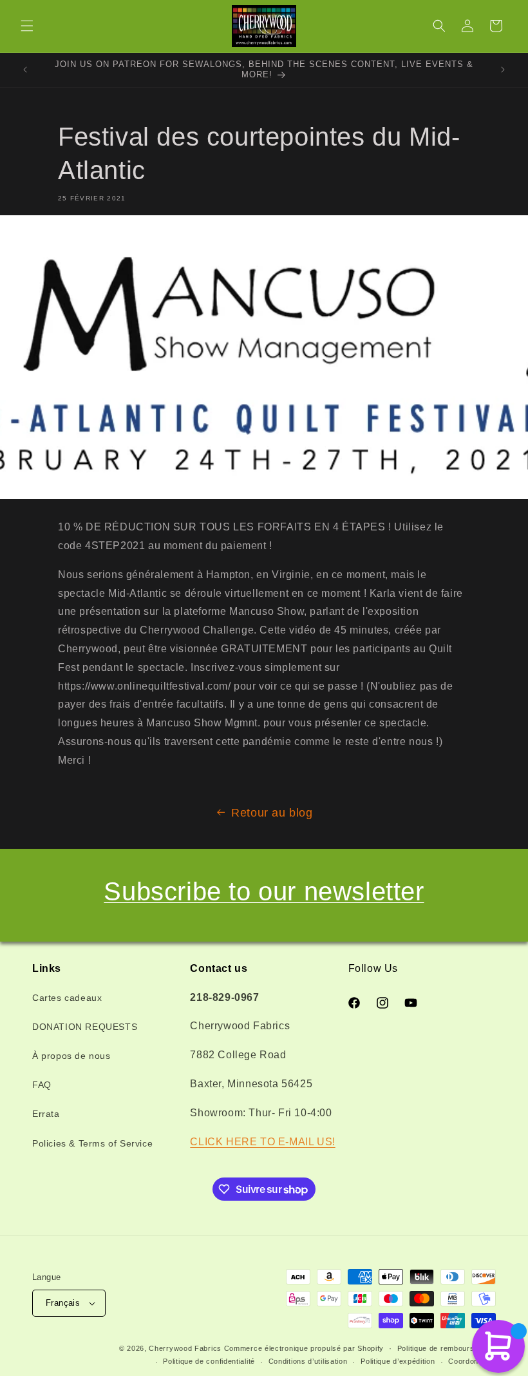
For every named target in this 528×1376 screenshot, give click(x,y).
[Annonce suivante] (503, 69)
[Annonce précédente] (25, 69)
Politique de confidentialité (209, 1361)
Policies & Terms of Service (92, 1143)
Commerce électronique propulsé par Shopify (304, 1348)
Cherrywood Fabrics (185, 1348)
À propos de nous (71, 1056)
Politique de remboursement (446, 1348)
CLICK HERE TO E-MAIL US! (262, 1141)
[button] (27, 26)
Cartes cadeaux (67, 998)
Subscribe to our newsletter (264, 891)
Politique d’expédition (398, 1361)
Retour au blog (271, 812)
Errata (46, 1114)
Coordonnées (472, 1361)
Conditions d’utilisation (308, 1361)
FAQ (42, 1085)
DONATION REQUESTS (84, 1027)
